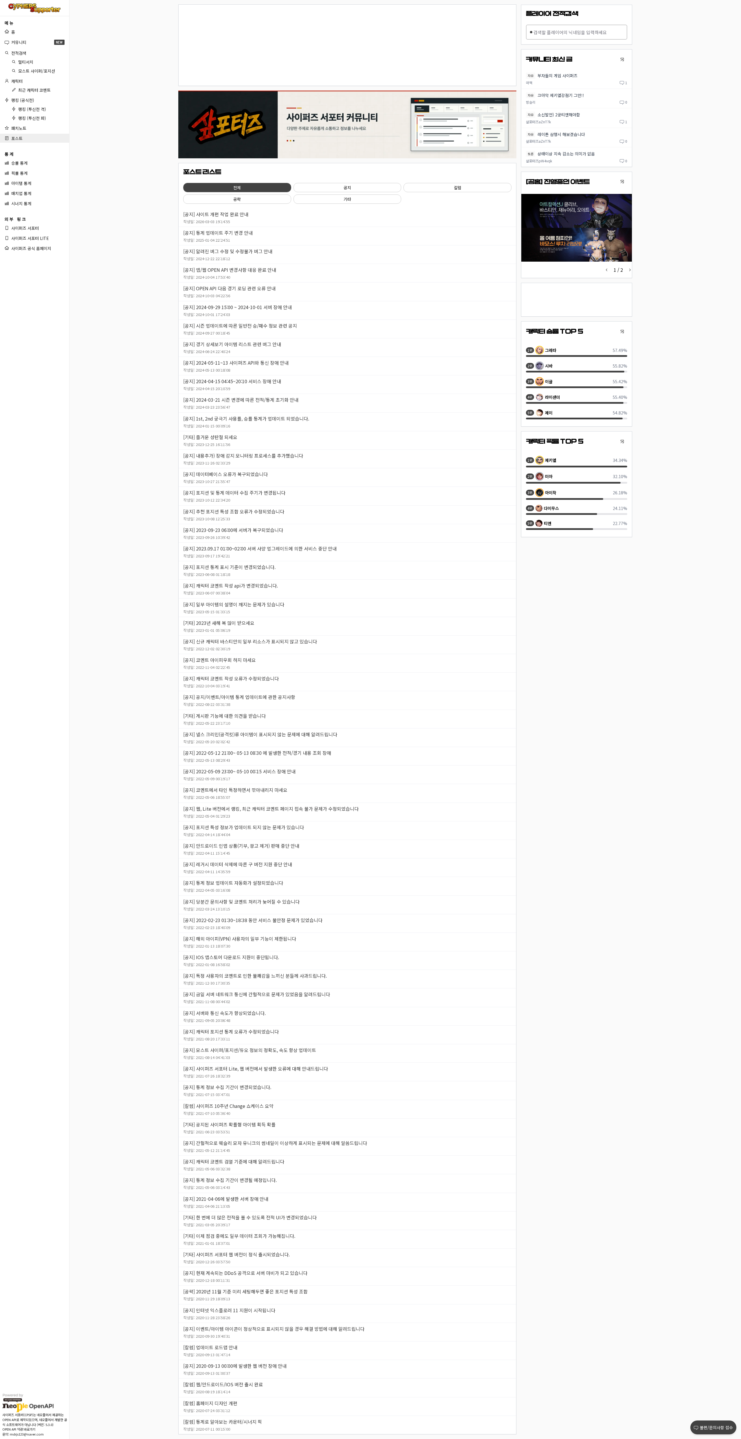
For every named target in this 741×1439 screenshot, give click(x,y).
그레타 (550, 350)
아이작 (550, 492)
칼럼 (457, 187)
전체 (237, 187)
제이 (549, 413)
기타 (347, 199)
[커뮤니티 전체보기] (622, 59)
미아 (549, 476)
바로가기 (29, 1429)
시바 (549, 366)
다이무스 (551, 508)
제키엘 (550, 460)
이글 (549, 381)
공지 (347, 187)
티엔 (547, 523)
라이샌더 (552, 397)
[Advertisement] (347, 45)
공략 (237, 199)
